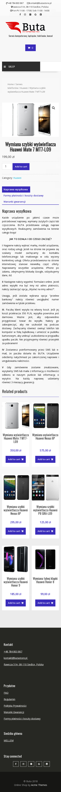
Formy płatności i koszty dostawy (24, 195)
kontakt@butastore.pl (16, 658)
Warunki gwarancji (15, 201)
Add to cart (21, 166)
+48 (6, 651)
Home (11, 84)
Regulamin (9, 699)
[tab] (15, 189)
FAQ (6, 692)
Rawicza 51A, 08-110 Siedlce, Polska (24, 664)
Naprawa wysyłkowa (16, 189)
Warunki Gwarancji (14, 712)
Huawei (24, 87)
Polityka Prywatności (15, 705)
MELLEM (9, 740)
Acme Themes (39, 785)
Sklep (11, 66)
